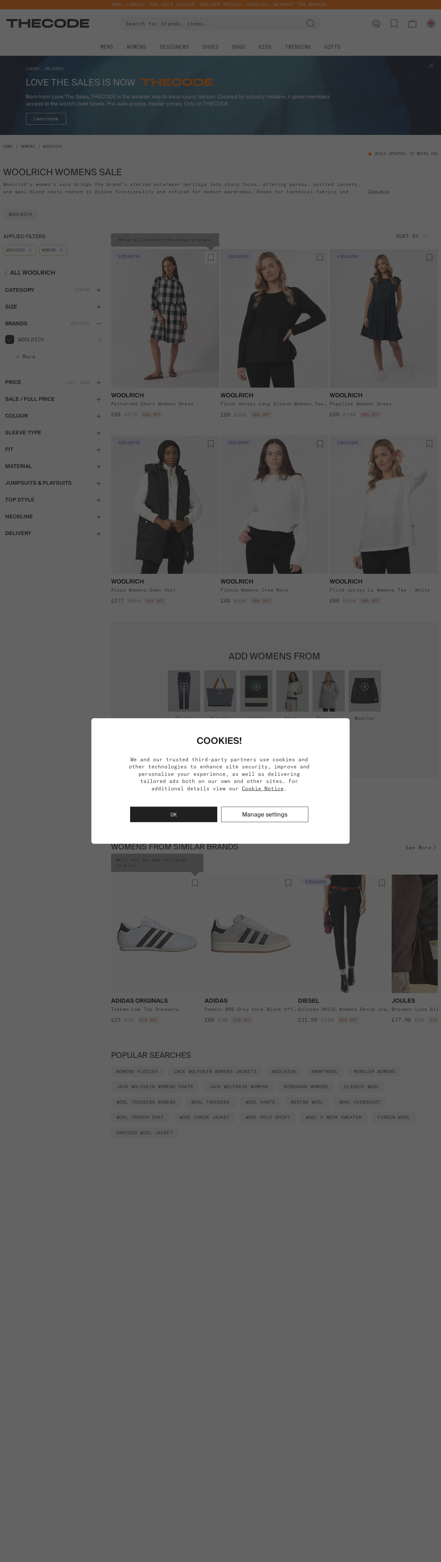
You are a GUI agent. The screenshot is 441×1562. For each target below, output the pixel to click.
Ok (173, 814)
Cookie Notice (263, 788)
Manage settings (264, 814)
